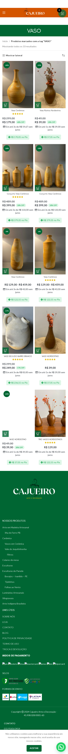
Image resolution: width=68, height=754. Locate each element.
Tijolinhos (9, 581)
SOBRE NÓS (8, 616)
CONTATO (8, 627)
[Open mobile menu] (4, 12)
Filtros (10, 554)
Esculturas (7, 565)
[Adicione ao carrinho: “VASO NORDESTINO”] (38, 350)
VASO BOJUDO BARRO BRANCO (18, 356)
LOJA (5, 622)
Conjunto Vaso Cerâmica (18, 194)
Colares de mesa (10, 560)
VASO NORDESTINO (50, 356)
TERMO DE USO (10, 643)
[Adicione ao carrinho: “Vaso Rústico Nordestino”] (38, 105)
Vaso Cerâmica (17, 110)
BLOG (5, 633)
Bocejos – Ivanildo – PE (16, 576)
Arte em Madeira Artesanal (15, 527)
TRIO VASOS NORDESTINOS (50, 439)
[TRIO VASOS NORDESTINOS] (50, 413)
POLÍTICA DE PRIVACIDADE (17, 638)
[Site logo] (34, 12)
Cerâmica (7, 538)
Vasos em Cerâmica (14, 543)
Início (5, 41)
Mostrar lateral (14, 55)
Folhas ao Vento (13, 587)
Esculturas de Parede (12, 571)
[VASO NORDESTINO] (50, 330)
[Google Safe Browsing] (32, 681)
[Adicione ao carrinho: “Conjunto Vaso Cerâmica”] (5, 188)
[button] (61, 747)
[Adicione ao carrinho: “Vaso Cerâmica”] (5, 105)
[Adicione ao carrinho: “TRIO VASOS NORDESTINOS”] (38, 434)
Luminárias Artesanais (13, 592)
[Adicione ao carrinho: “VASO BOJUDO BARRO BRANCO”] (5, 350)
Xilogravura (7, 598)
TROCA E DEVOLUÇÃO (14, 649)
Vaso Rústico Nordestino (50, 110)
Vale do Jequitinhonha (16, 549)
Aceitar (34, 748)
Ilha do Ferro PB (12, 532)
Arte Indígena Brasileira (14, 603)
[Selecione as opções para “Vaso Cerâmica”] (5, 271)
